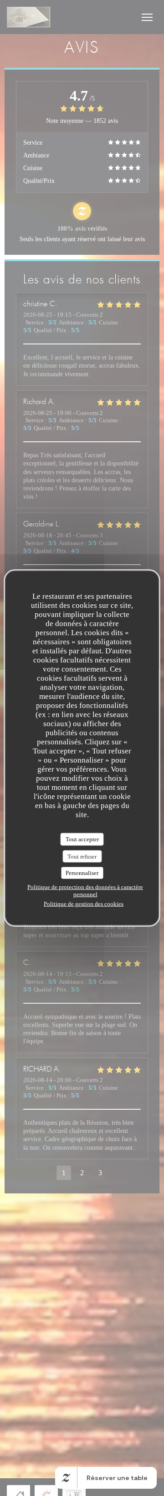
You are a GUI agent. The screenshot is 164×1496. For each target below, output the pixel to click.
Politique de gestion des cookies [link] (83, 903)
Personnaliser (82, 872)
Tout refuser (82, 856)
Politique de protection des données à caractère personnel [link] (85, 890)
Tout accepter (82, 839)
